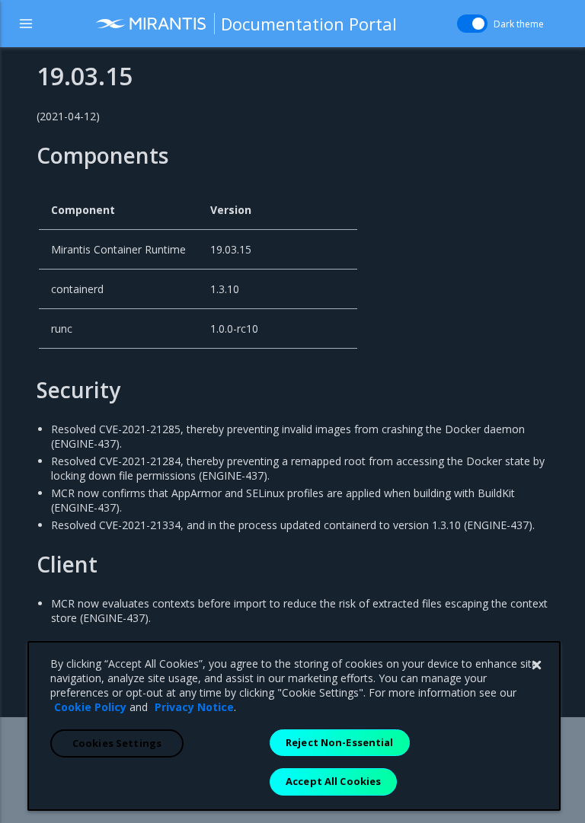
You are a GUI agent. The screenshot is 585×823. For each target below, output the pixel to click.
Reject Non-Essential (340, 742)
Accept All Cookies (333, 781)
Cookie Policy (90, 707)
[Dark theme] (472, 23)
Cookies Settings (116, 743)
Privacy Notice (194, 707)
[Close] (536, 665)
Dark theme (519, 24)
